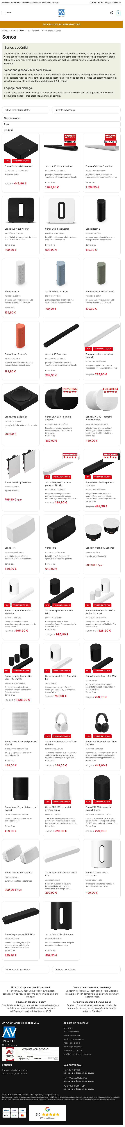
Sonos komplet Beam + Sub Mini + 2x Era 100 (18, 677)
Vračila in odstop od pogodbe (77, 1054)
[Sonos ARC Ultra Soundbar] (61, 148)
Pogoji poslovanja (72, 1043)
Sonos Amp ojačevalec (16, 416)
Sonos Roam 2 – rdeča (16, 354)
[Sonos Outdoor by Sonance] (20, 854)
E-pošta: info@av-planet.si (14, 1070)
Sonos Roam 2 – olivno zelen (100, 291)
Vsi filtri (7, 130)
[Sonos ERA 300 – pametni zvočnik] (61, 398)
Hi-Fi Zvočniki (33, 31)
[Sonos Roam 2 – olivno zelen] (101, 273)
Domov (5, 31)
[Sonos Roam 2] (101, 210)
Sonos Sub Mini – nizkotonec (59, 934)
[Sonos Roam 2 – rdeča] (20, 336)
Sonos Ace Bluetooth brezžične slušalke (61, 743)
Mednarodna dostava (74, 1039)
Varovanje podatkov (73, 1046)
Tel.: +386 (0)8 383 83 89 (14, 1073)
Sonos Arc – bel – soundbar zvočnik (99, 355)
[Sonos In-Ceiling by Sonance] (101, 529)
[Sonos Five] (20, 529)
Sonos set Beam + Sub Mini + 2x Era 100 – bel (100, 612)
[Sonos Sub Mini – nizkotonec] (61, 916)
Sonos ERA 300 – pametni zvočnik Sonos (99, 418)
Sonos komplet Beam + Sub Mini (59, 612)
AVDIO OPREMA (17, 31)
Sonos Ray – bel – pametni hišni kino (61, 874)
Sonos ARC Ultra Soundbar (58, 166)
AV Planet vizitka (71, 1031)
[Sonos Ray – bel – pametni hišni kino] (61, 854)
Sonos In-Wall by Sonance (18, 482)
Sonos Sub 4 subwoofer (17, 228)
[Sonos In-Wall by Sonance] (20, 464)
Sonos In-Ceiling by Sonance (100, 547)
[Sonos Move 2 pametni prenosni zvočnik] (20, 723)
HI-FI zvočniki (47, 31)
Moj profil (68, 1028)
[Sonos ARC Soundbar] (61, 336)
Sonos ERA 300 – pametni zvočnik (58, 418)
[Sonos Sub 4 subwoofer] (20, 210)
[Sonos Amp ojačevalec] (20, 398)
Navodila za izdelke (73, 1050)
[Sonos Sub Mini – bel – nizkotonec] (101, 854)
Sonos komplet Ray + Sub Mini (101, 676)
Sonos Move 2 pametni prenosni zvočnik (21, 743)
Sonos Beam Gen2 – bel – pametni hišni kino (58, 483)
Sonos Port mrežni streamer (18, 166)
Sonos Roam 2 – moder (56, 291)
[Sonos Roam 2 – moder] (61, 273)
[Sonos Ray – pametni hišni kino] (20, 916)
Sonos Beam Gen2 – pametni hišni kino (100, 483)
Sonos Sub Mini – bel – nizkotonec (97, 874)
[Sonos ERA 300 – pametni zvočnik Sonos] (101, 398)
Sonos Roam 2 (93, 228)
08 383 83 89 (97, 2)
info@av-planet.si (113, 2)
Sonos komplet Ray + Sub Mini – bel (61, 677)
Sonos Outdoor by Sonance (18, 872)
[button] (117, 13)
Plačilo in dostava (72, 1035)
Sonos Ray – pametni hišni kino (20, 934)
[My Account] (112, 13)
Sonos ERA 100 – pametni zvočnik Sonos (58, 808)
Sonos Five (10, 547)
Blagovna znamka (12, 118)
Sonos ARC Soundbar (56, 354)
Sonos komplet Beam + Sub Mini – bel (18, 612)
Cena (6, 124)
